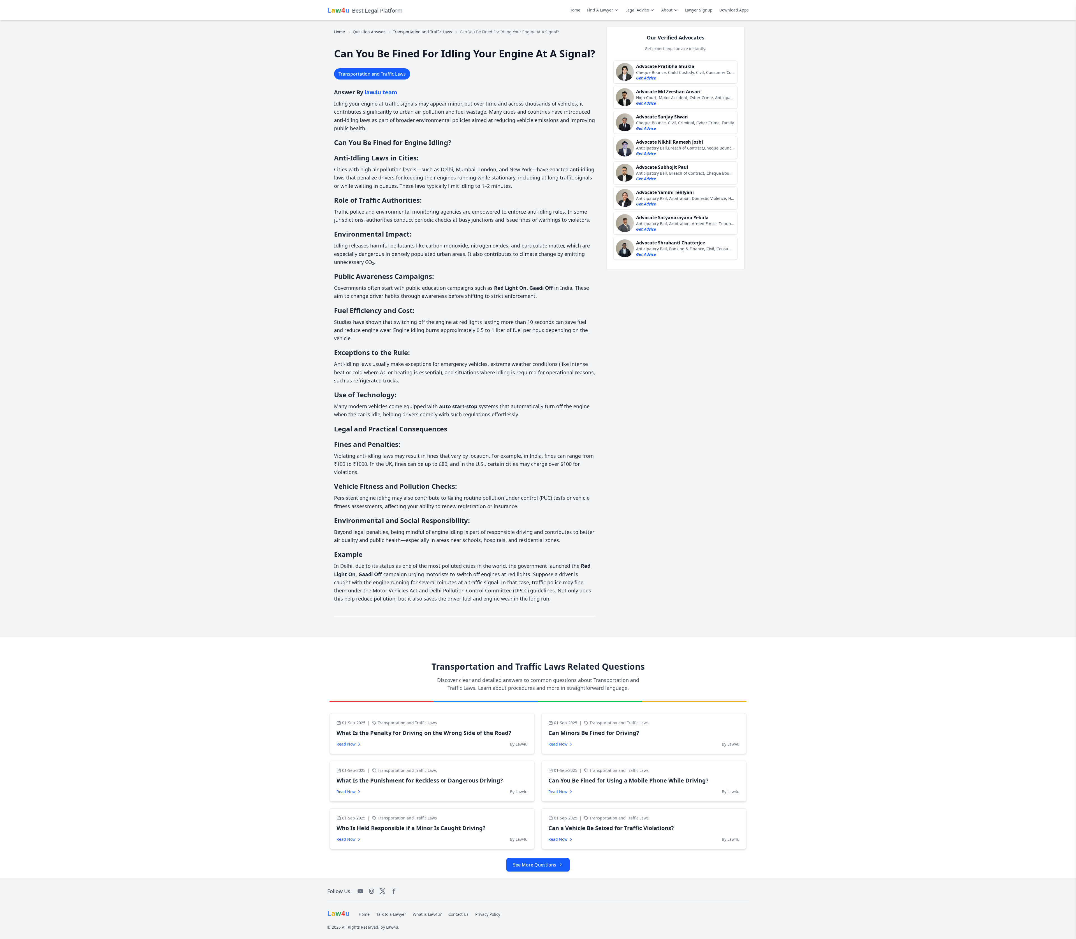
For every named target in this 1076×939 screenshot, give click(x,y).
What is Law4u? (427, 914)
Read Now (346, 744)
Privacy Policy (487, 914)
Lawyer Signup (699, 10)
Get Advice (646, 78)
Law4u (392, 927)
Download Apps (734, 10)
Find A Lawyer (600, 10)
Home (574, 10)
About (666, 10)
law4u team (381, 92)
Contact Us (458, 914)
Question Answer (369, 31)
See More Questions (534, 865)
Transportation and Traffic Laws (422, 31)
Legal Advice (637, 10)
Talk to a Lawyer (391, 914)
